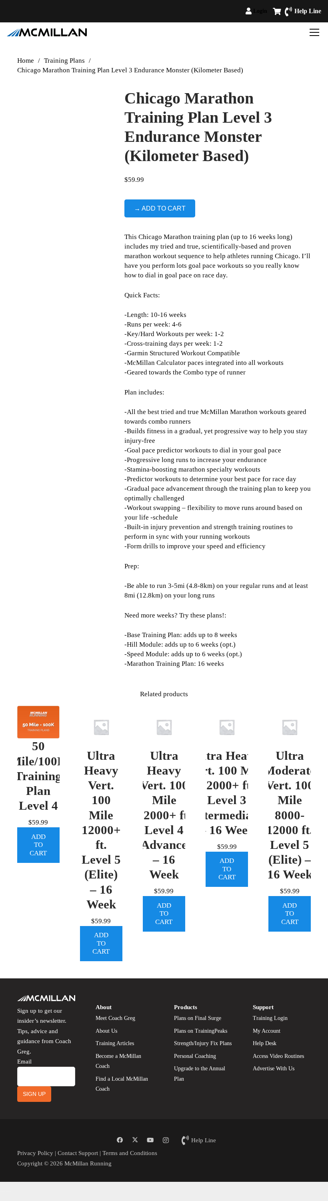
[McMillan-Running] (47, 32)
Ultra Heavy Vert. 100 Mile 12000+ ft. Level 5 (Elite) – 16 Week (101, 830)
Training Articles (115, 1043)
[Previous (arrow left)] (2, 1191)
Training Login (270, 1018)
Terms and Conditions (129, 1152)
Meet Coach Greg (115, 1018)
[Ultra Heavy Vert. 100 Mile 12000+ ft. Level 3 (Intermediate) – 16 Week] (227, 727)
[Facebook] (119, 1140)
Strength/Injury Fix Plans (203, 1043)
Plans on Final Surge (197, 1018)
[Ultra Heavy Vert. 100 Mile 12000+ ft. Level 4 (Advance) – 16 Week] (164, 727)
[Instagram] (165, 1140)
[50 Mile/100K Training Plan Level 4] (38, 722)
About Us (106, 1031)
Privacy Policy (35, 1152)
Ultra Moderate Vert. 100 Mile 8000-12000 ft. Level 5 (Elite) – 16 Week (290, 815)
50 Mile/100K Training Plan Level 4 (38, 776)
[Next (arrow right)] (8, 1191)
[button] (270, 11)
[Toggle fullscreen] (8, 1182)
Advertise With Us (273, 1069)
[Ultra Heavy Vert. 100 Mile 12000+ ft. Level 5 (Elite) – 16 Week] (101, 727)
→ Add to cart (160, 208)
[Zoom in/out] (2, 1182)
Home (25, 60)
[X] (135, 1140)
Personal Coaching (195, 1056)
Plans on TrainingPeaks (200, 1031)
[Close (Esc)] (21, 1182)
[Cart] (277, 11)
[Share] (15, 1182)
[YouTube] (150, 1140)
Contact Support (78, 1152)
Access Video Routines (278, 1056)
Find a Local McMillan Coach (122, 1084)
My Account (266, 1031)
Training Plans (64, 60)
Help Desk (264, 1043)
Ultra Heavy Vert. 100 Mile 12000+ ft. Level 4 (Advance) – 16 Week (164, 815)
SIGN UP (34, 1094)
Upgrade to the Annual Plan (199, 1074)
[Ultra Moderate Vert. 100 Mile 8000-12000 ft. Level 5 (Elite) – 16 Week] (289, 727)
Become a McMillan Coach (118, 1061)
